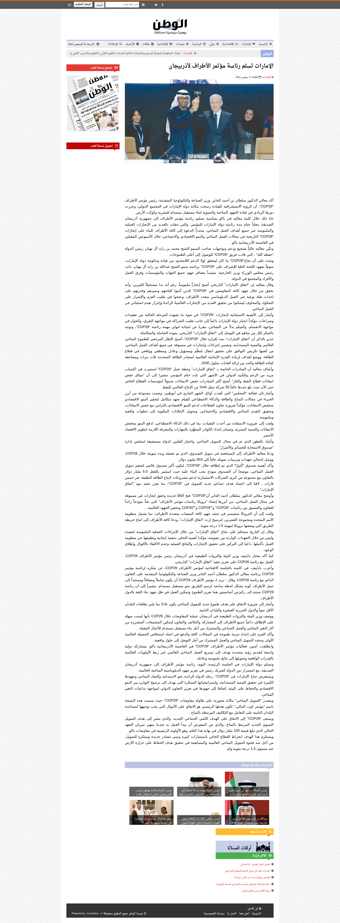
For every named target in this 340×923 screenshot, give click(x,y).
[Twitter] (156, 5)
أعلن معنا (244, 913)
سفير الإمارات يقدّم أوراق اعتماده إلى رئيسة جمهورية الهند (153, 821)
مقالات (146, 44)
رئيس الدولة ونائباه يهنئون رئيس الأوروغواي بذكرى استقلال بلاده (154, 792)
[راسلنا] (69, 5)
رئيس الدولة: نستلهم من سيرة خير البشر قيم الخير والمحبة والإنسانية (248, 792)
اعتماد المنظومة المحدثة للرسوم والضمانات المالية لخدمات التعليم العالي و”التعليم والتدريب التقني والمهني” (146, 53)
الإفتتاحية (163, 44)
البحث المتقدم (83, 4)
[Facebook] (162, 5)
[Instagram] (143, 5)
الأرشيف (130, 44)
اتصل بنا (232, 913)
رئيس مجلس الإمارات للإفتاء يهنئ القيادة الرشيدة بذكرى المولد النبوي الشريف (201, 823)
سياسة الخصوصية (214, 913)
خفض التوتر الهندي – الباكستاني (255, 864)
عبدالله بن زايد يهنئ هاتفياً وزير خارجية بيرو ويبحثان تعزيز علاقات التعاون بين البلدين (248, 823)
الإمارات (246, 44)
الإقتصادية (228, 44)
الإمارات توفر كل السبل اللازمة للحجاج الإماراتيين (247, 871)
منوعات (180, 44)
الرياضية (197, 44)
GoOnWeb (92, 913)
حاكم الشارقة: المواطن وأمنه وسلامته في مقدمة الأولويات (243, 884)
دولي (212, 44)
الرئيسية (263, 44)
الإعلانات (113, 44)
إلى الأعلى (253, 908)
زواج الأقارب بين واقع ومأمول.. (255, 891)
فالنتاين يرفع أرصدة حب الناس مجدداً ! (252, 878)
